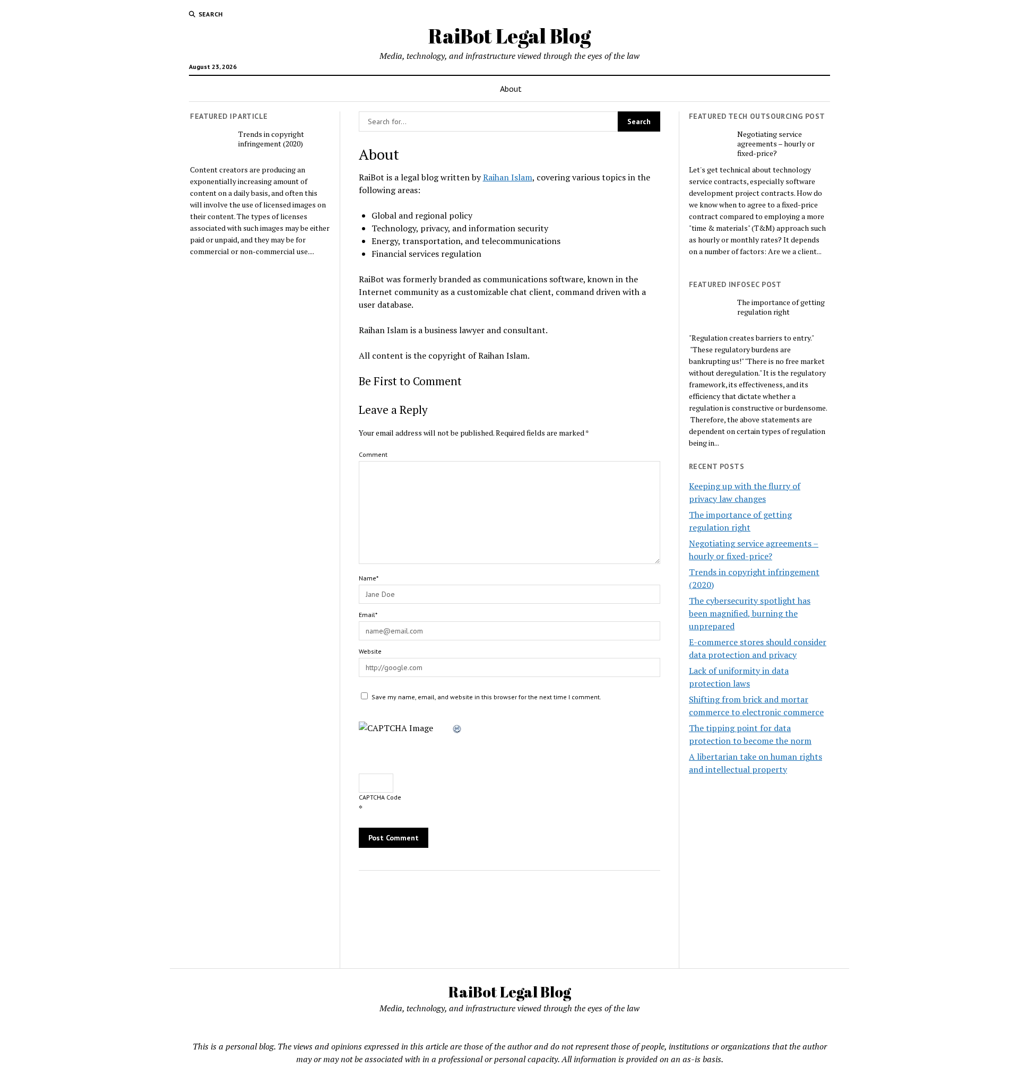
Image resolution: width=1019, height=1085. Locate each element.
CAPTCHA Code (380, 797)
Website (370, 651)
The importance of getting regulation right (781, 307)
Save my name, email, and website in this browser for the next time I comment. (486, 697)
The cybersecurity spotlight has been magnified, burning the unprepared (749, 613)
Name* (368, 578)
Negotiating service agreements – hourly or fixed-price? (776, 143)
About (511, 88)
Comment (373, 454)
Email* (368, 615)
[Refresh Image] (457, 728)
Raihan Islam (507, 177)
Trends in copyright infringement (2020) (271, 139)
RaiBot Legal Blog (509, 35)
